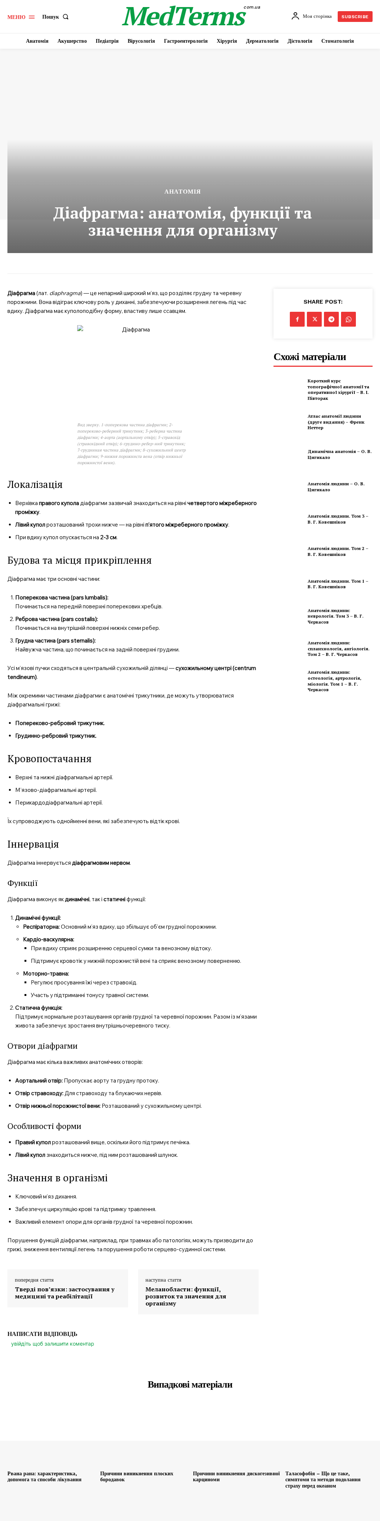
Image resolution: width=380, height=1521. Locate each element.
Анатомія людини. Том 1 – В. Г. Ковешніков (338, 584)
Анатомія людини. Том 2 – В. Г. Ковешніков (338, 551)
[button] (57, 17)
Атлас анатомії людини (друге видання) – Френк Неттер (336, 421)
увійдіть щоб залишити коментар (52, 1343)
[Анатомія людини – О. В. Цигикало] (288, 486)
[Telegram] (331, 319)
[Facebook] (297, 319)
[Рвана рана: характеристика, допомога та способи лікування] (51, 1434)
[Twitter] (314, 319)
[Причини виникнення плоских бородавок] (143, 1434)
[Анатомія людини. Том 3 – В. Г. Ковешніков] (288, 519)
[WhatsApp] (348, 319)
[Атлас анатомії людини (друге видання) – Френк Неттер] (288, 421)
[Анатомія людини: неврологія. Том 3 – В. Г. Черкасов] (288, 616)
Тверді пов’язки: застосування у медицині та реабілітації (64, 1293)
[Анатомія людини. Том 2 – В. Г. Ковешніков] (288, 551)
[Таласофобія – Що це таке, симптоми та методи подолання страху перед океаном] (329, 1434)
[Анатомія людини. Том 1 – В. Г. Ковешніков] (288, 583)
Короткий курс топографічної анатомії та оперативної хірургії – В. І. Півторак (338, 389)
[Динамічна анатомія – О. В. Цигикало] (288, 454)
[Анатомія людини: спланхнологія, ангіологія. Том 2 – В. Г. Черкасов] (288, 648)
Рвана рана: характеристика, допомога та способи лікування (44, 1476)
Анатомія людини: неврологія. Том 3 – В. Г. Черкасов (336, 616)
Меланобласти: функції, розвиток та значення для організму (185, 1296)
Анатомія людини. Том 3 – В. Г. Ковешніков (338, 519)
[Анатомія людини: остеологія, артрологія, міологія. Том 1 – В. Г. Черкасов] (288, 680)
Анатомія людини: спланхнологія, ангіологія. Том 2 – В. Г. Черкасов (339, 648)
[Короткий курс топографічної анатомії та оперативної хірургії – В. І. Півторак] (288, 389)
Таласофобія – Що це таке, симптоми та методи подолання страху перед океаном (323, 1479)
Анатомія (182, 192)
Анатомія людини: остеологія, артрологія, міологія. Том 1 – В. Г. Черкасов (334, 680)
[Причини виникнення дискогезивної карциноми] (236, 1434)
